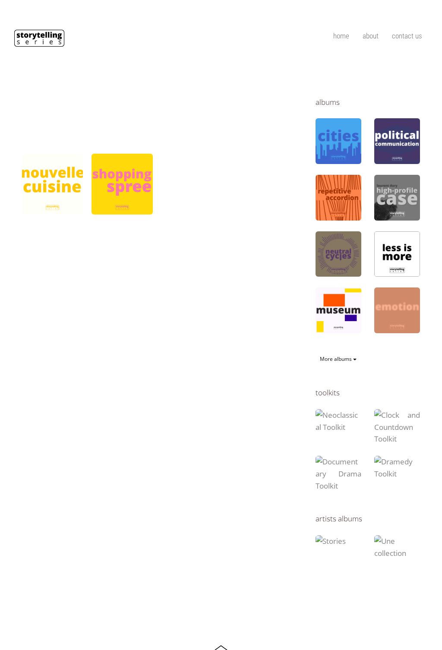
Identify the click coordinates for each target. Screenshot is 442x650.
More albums (336, 359)
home (341, 36)
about (371, 36)
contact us (407, 36)
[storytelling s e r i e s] (39, 43)
